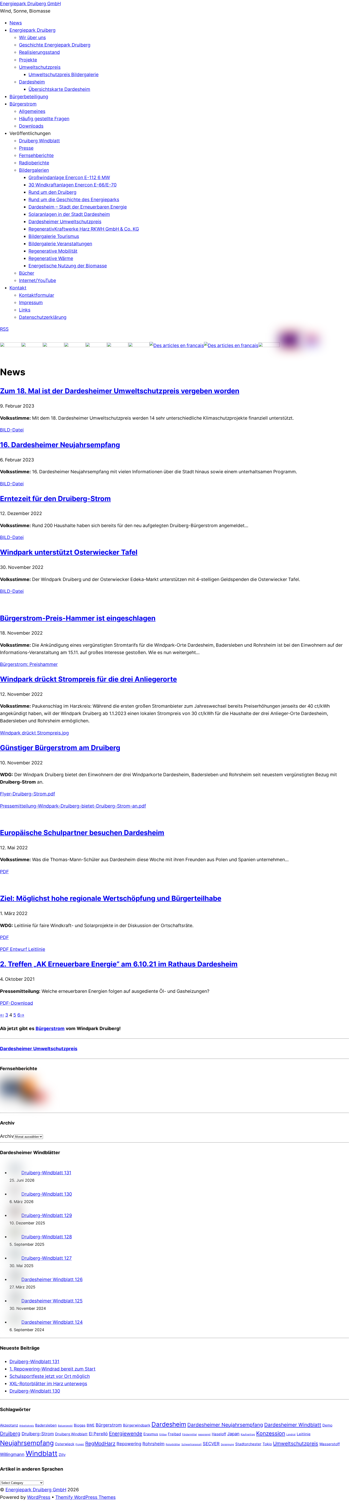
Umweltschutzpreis (40, 67)
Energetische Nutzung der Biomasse (67, 266)
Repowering (129, 1443)
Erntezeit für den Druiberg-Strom (55, 498)
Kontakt (17, 288)
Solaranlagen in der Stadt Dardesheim (69, 214)
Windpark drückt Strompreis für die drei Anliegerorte (88, 679)
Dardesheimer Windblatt (292, 1425)
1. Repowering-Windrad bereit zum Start (52, 1369)
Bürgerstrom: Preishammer (29, 664)
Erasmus (150, 1434)
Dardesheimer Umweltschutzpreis (64, 221)
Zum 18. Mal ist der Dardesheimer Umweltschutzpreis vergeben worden (119, 391)
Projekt (79, 1444)
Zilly (62, 1454)
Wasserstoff (329, 1444)
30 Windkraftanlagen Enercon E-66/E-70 (72, 185)
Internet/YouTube (37, 280)
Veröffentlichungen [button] (30, 133)
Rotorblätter (173, 1444)
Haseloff (219, 1434)
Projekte (28, 60)
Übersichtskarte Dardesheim (59, 89)
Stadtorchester (248, 1444)
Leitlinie (304, 1434)
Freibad (174, 1434)
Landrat (291, 1434)
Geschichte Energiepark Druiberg (54, 45)
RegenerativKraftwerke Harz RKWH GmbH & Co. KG (83, 229)
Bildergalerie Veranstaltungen (60, 243)
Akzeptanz (9, 1425)
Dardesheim (32, 82)
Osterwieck (64, 1444)
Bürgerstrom (23, 104)
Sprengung (227, 1444)
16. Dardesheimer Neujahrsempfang (60, 445)
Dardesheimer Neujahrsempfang (225, 1425)
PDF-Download (16, 1003)
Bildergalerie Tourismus (53, 236)
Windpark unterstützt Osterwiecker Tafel (68, 552)
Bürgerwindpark (136, 1425)
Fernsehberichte (36, 155)
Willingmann (12, 1454)
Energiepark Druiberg (32, 30)
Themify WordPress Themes (85, 1497)
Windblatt (41, 1453)
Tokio (267, 1444)
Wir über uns (32, 37)
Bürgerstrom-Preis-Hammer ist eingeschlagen (78, 618)
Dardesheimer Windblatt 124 (52, 1322)
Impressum (31, 302)
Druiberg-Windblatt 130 (46, 1194)
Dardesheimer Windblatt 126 (52, 1279)
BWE (90, 1425)
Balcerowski (65, 1425)
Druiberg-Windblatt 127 (46, 1258)
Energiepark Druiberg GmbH (35, 1489)
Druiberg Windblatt (39, 141)
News (15, 23)
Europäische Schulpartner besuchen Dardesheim (82, 832)
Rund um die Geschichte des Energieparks (73, 199)
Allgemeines (32, 111)
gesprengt (204, 1434)
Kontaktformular (36, 295)
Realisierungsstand (39, 52)
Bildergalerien (34, 170)
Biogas (79, 1425)
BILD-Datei (12, 430)
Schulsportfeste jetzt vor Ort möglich (49, 1376)
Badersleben (46, 1425)
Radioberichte (34, 163)
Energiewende (125, 1433)
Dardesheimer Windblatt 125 (52, 1301)
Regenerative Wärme (50, 258)
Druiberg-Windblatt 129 (46, 1215)
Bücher (26, 273)
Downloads (31, 126)
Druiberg (10, 1433)
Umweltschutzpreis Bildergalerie (63, 74)
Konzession (270, 1433)
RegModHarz (100, 1443)
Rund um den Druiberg (52, 192)
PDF (4, 871)
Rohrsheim (153, 1443)
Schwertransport (191, 1444)
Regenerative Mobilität (52, 251)
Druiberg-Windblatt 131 (46, 1173)
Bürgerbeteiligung (28, 96)
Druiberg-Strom (38, 1433)
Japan (233, 1433)
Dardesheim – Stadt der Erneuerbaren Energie (77, 207)
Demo (327, 1425)
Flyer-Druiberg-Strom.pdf (27, 794)
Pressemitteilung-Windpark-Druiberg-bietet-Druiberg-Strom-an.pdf (73, 806)
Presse (26, 148)
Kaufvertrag (248, 1434)
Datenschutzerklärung (42, 317)
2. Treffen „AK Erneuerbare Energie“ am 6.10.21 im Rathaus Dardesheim (119, 964)
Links (24, 310)
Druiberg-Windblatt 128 (46, 1237)
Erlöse (163, 1434)
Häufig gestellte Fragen (44, 118)
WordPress (38, 1497)
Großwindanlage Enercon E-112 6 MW (69, 177)
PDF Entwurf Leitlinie (22, 949)
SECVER (211, 1443)
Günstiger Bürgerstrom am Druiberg (60, 748)
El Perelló (98, 1433)
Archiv (7, 1136)
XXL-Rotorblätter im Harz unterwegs (48, 1383)
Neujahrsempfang (27, 1443)
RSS (4, 329)
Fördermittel (189, 1434)
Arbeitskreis (26, 1425)
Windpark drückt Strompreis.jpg (34, 733)
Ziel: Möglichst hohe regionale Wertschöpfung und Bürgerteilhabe (110, 898)
